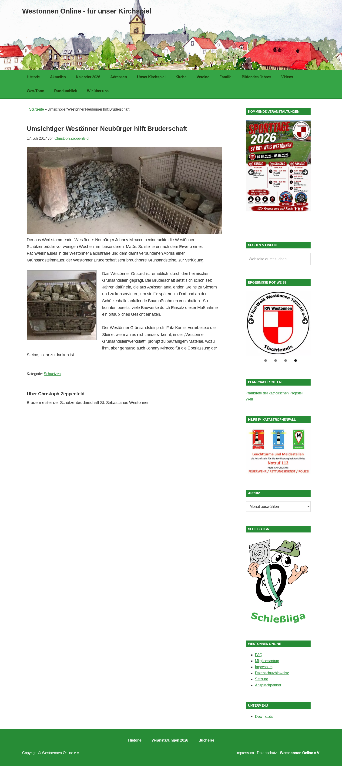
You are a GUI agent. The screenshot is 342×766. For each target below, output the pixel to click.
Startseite (36, 109)
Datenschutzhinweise (272, 673)
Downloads (264, 717)
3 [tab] (285, 360)
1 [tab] (265, 360)
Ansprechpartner (268, 685)
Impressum (263, 667)
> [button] (304, 172)
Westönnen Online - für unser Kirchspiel (86, 11)
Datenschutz (267, 753)
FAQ (258, 655)
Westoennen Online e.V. (61, 753)
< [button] (251, 172)
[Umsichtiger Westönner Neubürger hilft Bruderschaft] (124, 232)
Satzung (261, 679)
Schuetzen (52, 374)
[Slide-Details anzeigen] (278, 165)
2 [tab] (275, 360)
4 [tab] (295, 360)
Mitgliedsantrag (267, 661)
